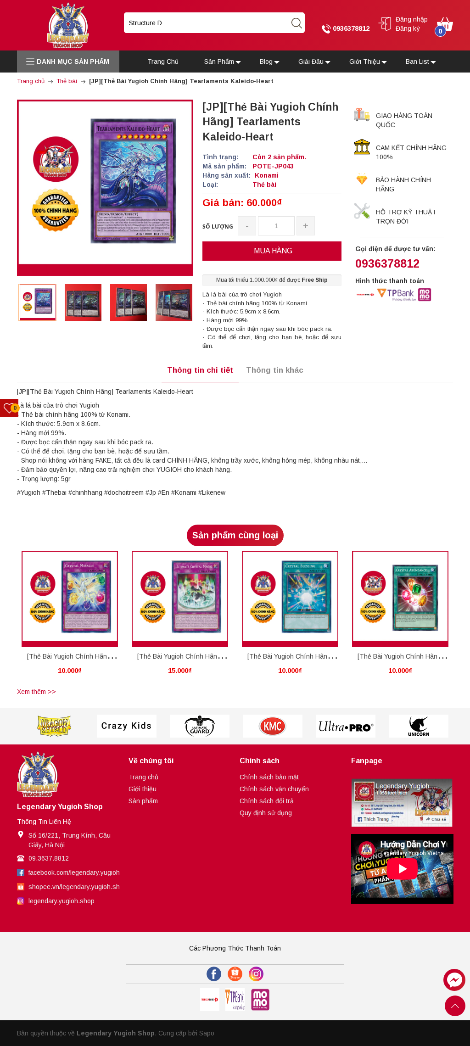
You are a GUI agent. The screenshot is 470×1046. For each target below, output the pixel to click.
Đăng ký (408, 28)
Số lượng (217, 226)
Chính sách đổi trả (267, 801)
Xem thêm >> (36, 691)
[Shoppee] (235, 974)
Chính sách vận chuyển (274, 789)
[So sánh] (79, 602)
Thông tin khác (274, 370)
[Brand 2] (53, 726)
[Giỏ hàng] (445, 23)
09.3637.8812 (48, 858)
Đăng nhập (412, 19)
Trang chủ (143, 777)
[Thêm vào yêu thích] (62, 602)
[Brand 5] (272, 726)
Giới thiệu (143, 789)
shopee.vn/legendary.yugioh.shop (77, 886)
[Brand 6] (345, 726)
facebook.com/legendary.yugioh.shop (82, 872)
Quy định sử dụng (266, 813)
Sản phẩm (143, 801)
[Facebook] (214, 974)
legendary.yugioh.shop (61, 901)
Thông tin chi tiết (200, 370)
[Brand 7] (418, 726)
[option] (37, 302)
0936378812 (350, 28)
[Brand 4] (199, 726)
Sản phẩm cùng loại (235, 535)
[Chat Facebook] (454, 980)
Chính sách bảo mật (269, 777)
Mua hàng (52, 604)
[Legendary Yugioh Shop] (68, 24)
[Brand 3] (126, 726)
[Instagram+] (256, 974)
